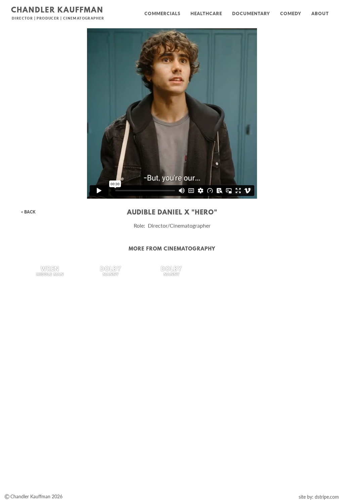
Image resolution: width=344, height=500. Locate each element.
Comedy (290, 13)
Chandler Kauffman (57, 10)
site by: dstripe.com (319, 497)
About (320, 13)
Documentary (251, 13)
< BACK (28, 211)
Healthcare (206, 13)
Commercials (162, 13)
